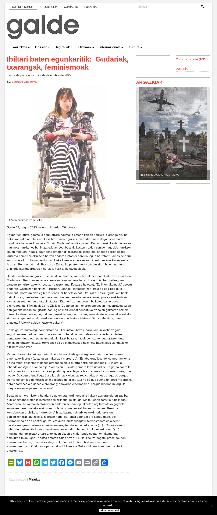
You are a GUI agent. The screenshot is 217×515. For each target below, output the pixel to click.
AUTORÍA (182, 68)
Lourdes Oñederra (24, 81)
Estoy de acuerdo (109, 510)
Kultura (135, 47)
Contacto (71, 6)
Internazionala (111, 47)
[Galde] (108, 27)
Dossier (42, 47)
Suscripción (49, 6)
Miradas (34, 479)
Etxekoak (86, 47)
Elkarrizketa (20, 47)
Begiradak (63, 47)
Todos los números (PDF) (191, 59)
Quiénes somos (22, 6)
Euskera (90, 6)
